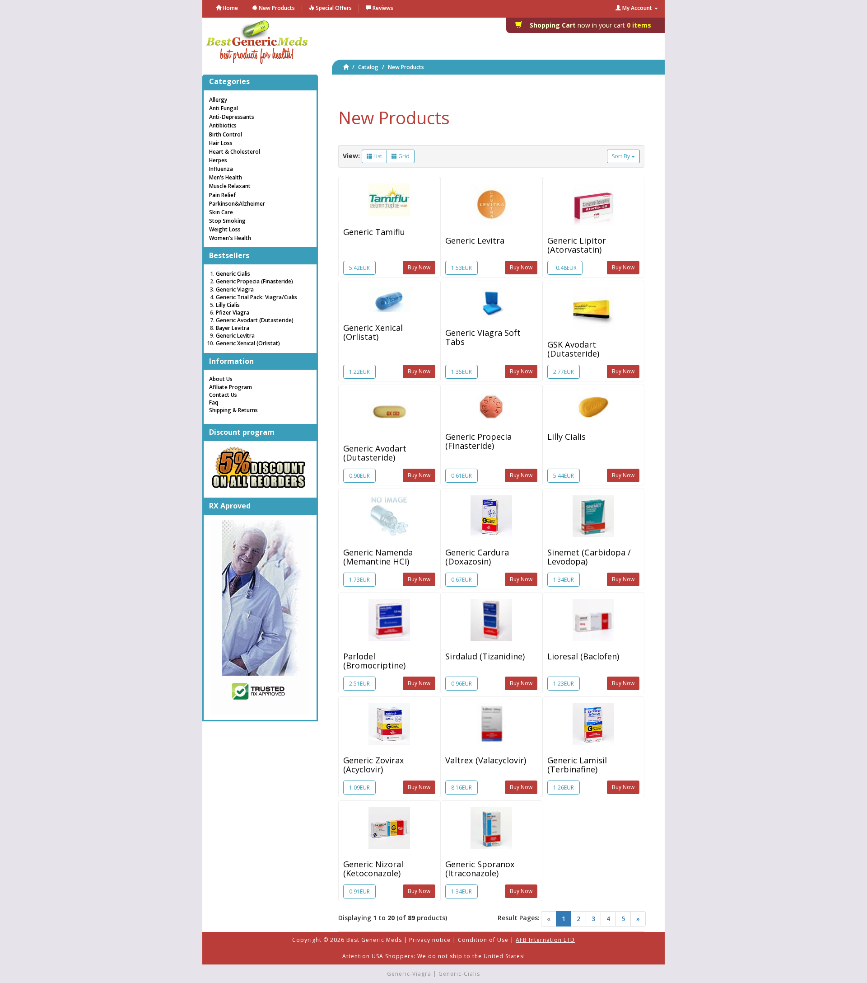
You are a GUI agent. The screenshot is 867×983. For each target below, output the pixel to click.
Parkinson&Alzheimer (237, 203)
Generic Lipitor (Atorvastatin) (576, 245)
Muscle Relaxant (230, 186)
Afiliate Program (230, 387)
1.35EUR (461, 372)
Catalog (368, 67)
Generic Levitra (474, 240)
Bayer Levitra (232, 328)
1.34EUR (563, 579)
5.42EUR (359, 268)
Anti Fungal (223, 108)
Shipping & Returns (233, 410)
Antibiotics (223, 125)
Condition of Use (483, 940)
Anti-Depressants (231, 117)
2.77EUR (563, 372)
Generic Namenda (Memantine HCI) (378, 557)
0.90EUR (359, 476)
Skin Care (221, 212)
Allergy (218, 99)
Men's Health (225, 177)
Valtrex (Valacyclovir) (485, 760)
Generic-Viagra (409, 974)
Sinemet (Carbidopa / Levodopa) (589, 557)
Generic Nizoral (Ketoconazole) (373, 869)
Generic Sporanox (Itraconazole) (480, 869)
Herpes (218, 160)
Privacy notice (430, 940)
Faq (213, 402)
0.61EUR (461, 476)
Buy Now (419, 267)
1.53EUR (461, 268)
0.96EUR (461, 683)
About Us (221, 379)
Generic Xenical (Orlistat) (373, 332)
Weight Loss (225, 229)
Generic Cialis (233, 273)
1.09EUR (359, 787)
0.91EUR (359, 891)
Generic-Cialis (459, 974)
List (377, 156)
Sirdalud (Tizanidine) (485, 656)
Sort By (621, 156)
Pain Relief (222, 195)
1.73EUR (359, 579)
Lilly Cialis (566, 436)
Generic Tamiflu (374, 231)
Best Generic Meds (374, 940)
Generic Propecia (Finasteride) (478, 441)
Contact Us (223, 395)
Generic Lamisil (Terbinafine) (577, 765)
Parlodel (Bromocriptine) (374, 661)
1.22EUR (359, 372)
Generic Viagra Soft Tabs (483, 337)
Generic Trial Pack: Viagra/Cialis (256, 297)
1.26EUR (563, 787)
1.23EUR (563, 683)
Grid (403, 156)
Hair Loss (221, 143)
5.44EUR (563, 476)
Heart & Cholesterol (234, 151)
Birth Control (225, 134)
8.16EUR (461, 787)
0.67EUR (461, 579)
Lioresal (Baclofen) (583, 656)
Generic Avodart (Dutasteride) (374, 453)
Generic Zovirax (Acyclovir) (373, 765)
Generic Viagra (235, 289)
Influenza (221, 169)
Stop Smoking (227, 221)
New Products (406, 67)
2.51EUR (359, 683)
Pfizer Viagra (232, 312)
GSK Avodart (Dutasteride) (573, 349)
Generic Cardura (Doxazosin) (477, 557)
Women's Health (230, 238)
